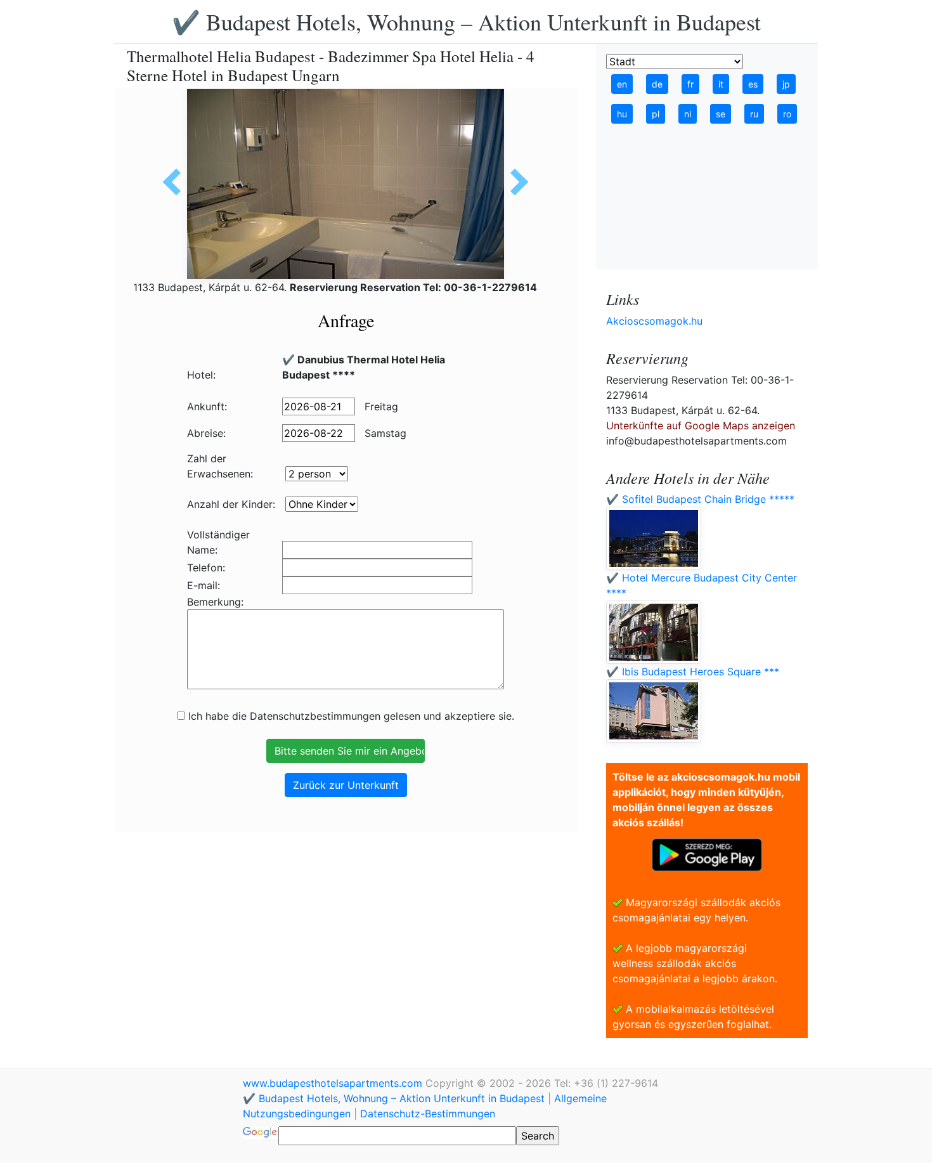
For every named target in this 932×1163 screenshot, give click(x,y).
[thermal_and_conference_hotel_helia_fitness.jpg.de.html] (515, 182)
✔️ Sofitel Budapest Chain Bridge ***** (700, 499)
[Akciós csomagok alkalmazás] (707, 853)
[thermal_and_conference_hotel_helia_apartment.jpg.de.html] (176, 182)
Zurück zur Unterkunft (346, 785)
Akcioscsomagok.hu (654, 321)
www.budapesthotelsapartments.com (334, 1083)
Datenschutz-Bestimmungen (427, 1113)
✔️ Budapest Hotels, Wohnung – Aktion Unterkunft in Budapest (466, 21)
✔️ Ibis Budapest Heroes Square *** (692, 671)
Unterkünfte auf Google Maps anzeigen (700, 425)
